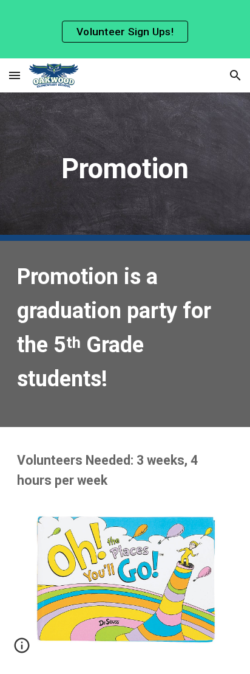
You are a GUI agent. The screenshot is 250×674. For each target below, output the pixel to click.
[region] (125, 29)
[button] (14, 75)
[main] (125, 166)
